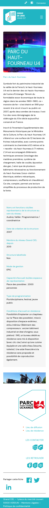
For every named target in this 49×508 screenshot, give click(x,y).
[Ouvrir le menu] (41, 17)
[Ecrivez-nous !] (25, 3)
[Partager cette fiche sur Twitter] (34, 479)
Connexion (41, 3)
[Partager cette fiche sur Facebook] (27, 479)
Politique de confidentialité (16, 506)
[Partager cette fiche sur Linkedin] (6, 486)
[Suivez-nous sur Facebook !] (31, 3)
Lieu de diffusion (34, 427)
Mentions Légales (30, 502)
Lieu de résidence (35, 430)
